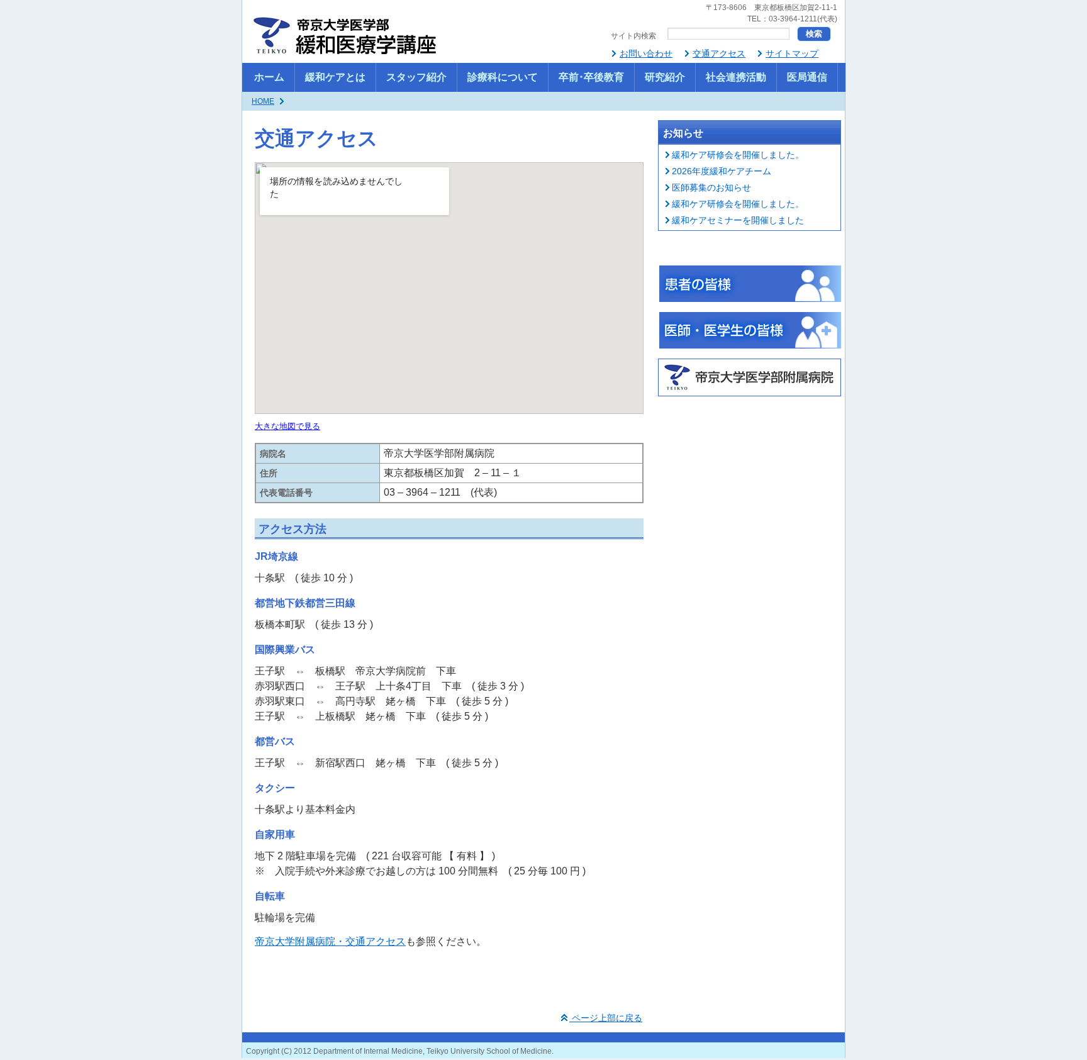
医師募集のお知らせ (711, 187)
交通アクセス (719, 53)
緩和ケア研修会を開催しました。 (738, 155)
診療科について (502, 77)
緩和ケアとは (335, 77)
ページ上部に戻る (605, 1018)
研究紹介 (665, 77)
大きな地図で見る (287, 426)
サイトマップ (792, 53)
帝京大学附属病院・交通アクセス (330, 941)
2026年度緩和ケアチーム (721, 171)
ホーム (269, 77)
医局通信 (807, 77)
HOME (263, 101)
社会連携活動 (736, 77)
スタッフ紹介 (416, 77)
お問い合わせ (646, 53)
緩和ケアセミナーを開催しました (738, 220)
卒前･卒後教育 (591, 77)
